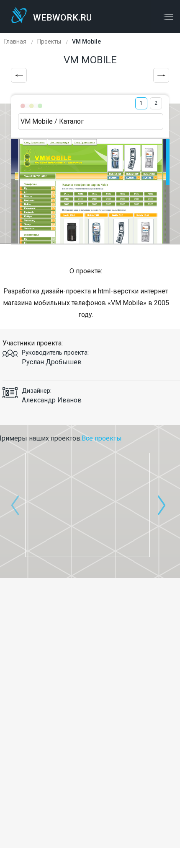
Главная (15, 41)
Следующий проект (161, 75)
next (161, 505)
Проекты (49, 41)
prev (15, 505)
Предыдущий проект (19, 75)
